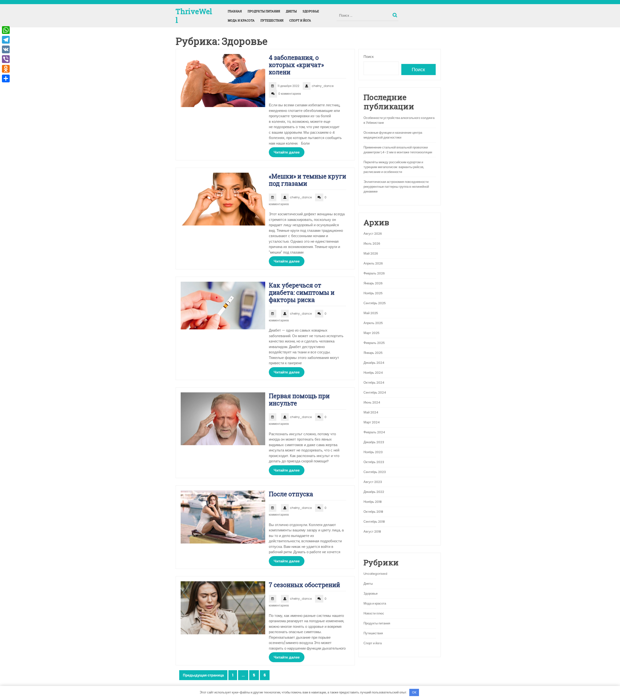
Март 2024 (372, 422)
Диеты (291, 11)
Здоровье (310, 11)
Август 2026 (373, 233)
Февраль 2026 (374, 273)
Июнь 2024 (372, 402)
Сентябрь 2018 (374, 521)
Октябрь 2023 (374, 462)
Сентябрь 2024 (375, 392)
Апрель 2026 (373, 263)
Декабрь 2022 (374, 491)
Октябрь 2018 (373, 511)
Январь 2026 (373, 283)
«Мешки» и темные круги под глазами (307, 179)
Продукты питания (264, 11)
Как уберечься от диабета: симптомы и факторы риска (301, 292)
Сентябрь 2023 (375, 472)
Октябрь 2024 (374, 382)
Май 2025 (371, 313)
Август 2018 (372, 531)
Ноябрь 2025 (373, 293)
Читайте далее (287, 152)
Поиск (395, 14)
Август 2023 (373, 482)
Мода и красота (241, 20)
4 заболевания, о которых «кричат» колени (296, 65)
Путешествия (271, 20)
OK (414, 692)
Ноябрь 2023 (373, 452)
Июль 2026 (372, 243)
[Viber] (6, 59)
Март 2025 (372, 333)
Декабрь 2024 (374, 362)
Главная (235, 11)
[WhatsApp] (6, 30)
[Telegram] (6, 40)
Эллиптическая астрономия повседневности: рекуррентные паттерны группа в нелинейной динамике (396, 186)
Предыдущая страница (203, 675)
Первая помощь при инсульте (299, 399)
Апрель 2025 (373, 323)
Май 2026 (371, 253)
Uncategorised (375, 573)
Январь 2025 (373, 352)
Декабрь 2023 (374, 442)
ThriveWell (194, 16)
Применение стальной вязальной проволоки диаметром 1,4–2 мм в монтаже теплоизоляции (398, 150)
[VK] (6, 49)
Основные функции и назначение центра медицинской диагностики (393, 135)
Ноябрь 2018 (373, 501)
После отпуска (291, 494)
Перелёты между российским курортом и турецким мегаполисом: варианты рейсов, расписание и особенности (394, 167)
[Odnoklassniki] (6, 69)
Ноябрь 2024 (373, 372)
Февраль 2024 (374, 432)
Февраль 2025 (374, 343)
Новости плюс (374, 613)
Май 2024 (371, 412)
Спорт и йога (300, 20)
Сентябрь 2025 (375, 303)
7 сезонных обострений (304, 585)
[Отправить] (6, 78)
